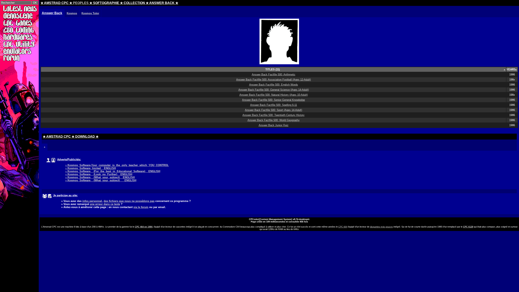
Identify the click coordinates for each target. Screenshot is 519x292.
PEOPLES (81, 3)
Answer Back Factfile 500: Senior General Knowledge (273, 99)
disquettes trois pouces (381, 226)
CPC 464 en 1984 (143, 226)
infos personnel (92, 201)
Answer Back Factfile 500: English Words (273, 84)
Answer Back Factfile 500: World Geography (274, 120)
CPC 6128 (468, 226)
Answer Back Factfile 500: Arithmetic (273, 74)
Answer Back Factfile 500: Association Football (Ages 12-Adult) (273, 79)
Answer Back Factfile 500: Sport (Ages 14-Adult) (273, 110)
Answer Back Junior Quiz (273, 125)
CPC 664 (342, 226)
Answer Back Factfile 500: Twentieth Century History (273, 115)
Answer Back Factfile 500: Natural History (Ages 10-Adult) (273, 94)
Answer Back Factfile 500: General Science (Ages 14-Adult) (273, 89)
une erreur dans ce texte (105, 204)
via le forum (140, 207)
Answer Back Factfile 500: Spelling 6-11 (273, 104)
